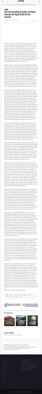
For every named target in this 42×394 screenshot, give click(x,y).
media (30, 294)
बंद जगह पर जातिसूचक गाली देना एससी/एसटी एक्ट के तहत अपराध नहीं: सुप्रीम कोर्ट (20, 347)
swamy (16, 296)
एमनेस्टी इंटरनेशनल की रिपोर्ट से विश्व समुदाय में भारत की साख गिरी (9, 322)
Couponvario (19, 392)
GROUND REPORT (6, 360)
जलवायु (4, 366)
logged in (12, 335)
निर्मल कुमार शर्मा (8, 20)
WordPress (30, 392)
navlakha (7, 296)
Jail (20, 294)
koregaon (25, 294)
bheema (11, 294)
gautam (16, 294)
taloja (20, 296)
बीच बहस (6, 9)
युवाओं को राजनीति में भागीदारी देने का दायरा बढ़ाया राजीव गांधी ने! (32, 322)
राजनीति (4, 371)
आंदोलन (4, 362)
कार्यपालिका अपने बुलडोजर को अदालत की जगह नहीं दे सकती (16, 344)
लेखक (4, 376)
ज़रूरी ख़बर (5, 364)
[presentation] (35, 313)
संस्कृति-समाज (6, 380)
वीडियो (4, 378)
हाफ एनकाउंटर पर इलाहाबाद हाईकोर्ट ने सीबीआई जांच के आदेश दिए (17, 348)
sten (12, 296)
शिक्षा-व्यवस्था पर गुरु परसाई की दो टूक (21, 324)
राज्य (4, 373)
